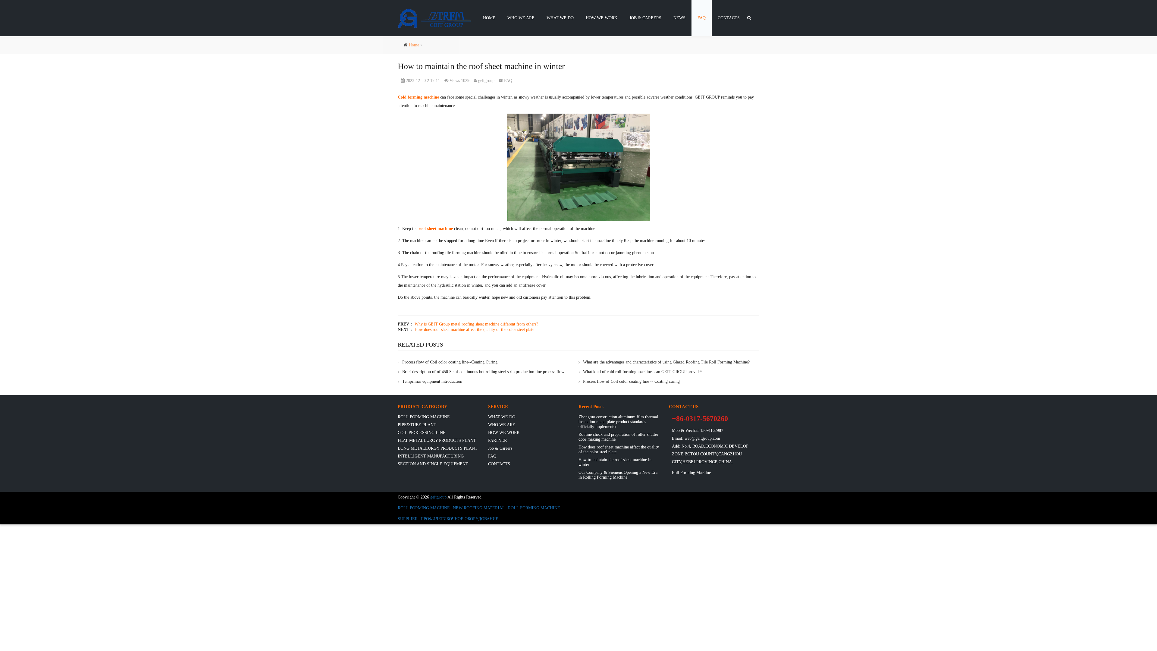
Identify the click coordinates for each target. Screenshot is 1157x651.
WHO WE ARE (521, 18)
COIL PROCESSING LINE (422, 432)
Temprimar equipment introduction (432, 381)
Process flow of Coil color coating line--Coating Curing (449, 362)
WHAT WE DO (560, 18)
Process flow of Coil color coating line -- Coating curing (631, 381)
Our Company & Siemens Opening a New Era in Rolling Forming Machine (617, 475)
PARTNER (497, 440)
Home (489, 18)
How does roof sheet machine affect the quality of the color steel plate (474, 329)
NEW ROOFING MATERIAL (479, 508)
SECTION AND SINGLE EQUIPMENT (433, 464)
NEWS (679, 18)
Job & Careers (645, 18)
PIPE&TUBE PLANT (417, 425)
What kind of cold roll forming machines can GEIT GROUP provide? (642, 372)
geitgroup (486, 80)
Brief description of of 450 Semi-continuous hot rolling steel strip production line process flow (483, 372)
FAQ (702, 18)
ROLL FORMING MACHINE (424, 417)
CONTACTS (729, 18)
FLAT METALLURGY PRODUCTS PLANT (437, 440)
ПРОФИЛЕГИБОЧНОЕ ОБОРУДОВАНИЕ (459, 519)
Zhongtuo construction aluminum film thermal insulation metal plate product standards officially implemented (618, 422)
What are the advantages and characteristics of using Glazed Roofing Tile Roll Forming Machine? (666, 362)
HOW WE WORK (601, 18)
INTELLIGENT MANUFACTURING (431, 456)
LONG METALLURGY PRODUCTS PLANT (438, 448)
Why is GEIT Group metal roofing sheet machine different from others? (476, 324)
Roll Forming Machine (691, 472)
